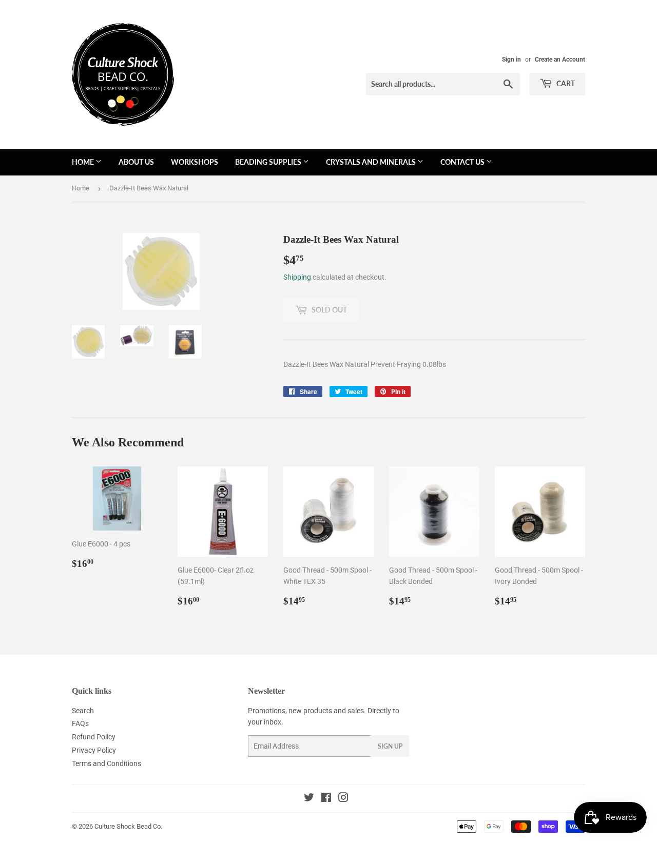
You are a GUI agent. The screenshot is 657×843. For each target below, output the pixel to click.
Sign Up (390, 746)
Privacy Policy (94, 750)
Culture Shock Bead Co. (128, 826)
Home (83, 162)
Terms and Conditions (106, 763)
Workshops (194, 162)
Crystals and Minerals (371, 162)
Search (83, 711)
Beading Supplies (269, 162)
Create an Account (560, 59)
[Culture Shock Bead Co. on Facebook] (326, 799)
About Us (136, 162)
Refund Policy (93, 737)
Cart (565, 83)
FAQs (80, 723)
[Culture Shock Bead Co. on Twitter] (309, 799)
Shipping (297, 277)
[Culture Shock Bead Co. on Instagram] (343, 799)
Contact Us (463, 162)
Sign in (511, 59)
